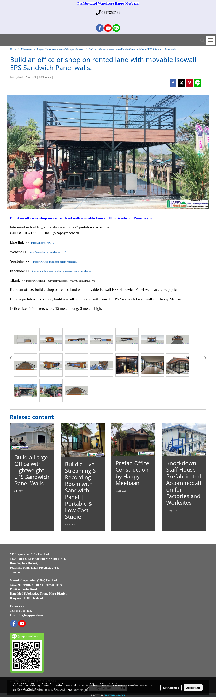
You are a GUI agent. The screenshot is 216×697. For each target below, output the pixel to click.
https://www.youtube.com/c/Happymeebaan (55, 261)
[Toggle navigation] (210, 40)
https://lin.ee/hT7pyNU (42, 242)
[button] (201, 40)
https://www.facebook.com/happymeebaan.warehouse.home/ (61, 271)
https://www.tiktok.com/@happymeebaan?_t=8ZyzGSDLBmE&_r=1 (60, 280)
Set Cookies (171, 687)
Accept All (193, 687)
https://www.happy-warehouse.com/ (48, 252)
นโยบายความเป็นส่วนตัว (51, 690)
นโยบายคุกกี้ (81, 690)
